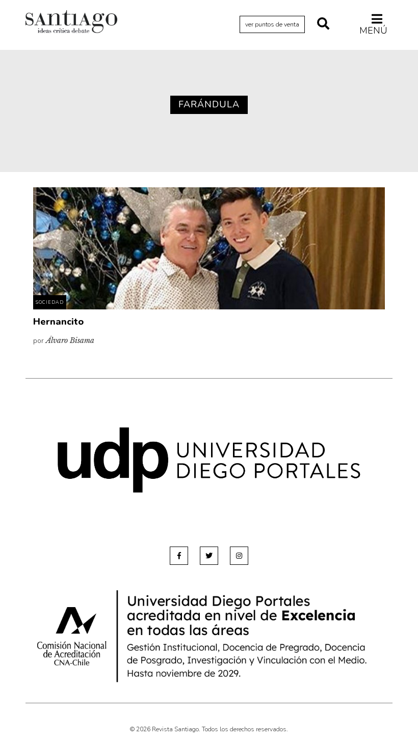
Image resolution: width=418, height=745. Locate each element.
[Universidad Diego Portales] (209, 460)
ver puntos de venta (272, 24)
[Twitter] (209, 556)
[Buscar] (323, 24)
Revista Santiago (71, 23)
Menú (373, 30)
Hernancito (58, 322)
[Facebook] (179, 556)
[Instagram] (239, 556)
